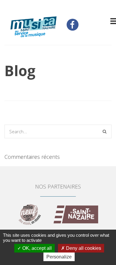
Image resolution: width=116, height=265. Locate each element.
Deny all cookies (83, 248)
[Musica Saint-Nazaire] (33, 27)
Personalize (59, 256)
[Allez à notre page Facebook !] (73, 25)
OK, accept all (36, 248)
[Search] (104, 131)
